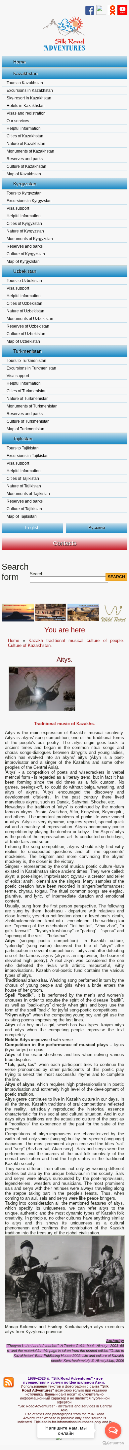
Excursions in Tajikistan (28, 455)
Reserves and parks (25, 159)
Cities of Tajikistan (23, 478)
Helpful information (24, 128)
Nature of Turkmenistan (28, 398)
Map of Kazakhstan (24, 174)
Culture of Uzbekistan (26, 334)
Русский (96, 527)
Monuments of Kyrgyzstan (30, 238)
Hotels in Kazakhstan (26, 105)
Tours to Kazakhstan (25, 83)
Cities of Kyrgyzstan (24, 223)
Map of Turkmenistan (25, 429)
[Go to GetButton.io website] (113, 1443)
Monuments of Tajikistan (28, 493)
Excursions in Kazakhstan (30, 90)
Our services (18, 121)
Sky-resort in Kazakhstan (29, 98)
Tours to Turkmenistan (26, 360)
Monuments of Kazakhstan (30, 151)
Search (36, 573)
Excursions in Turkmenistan (31, 368)
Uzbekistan (24, 271)
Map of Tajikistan (22, 516)
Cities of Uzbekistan (24, 303)
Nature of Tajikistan (24, 486)
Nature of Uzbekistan (25, 311)
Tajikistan (22, 438)
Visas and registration (26, 113)
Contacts (64, 543)
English (32, 527)
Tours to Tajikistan (23, 448)
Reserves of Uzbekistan (28, 326)
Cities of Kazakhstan (25, 136)
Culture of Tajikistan (24, 509)
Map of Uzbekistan (23, 341)
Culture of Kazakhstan (26, 166)
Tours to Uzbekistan (24, 280)
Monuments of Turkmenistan (32, 406)
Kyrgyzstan (24, 183)
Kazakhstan (25, 73)
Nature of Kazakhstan (26, 143)
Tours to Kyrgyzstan (24, 193)
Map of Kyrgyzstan (23, 261)
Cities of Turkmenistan (27, 391)
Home (19, 61)
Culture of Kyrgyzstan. (26, 254)
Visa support (18, 208)
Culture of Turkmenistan (28, 421)
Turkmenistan (27, 351)
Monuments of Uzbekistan (30, 318)
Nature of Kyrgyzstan (25, 231)
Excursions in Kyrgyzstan (29, 200)
